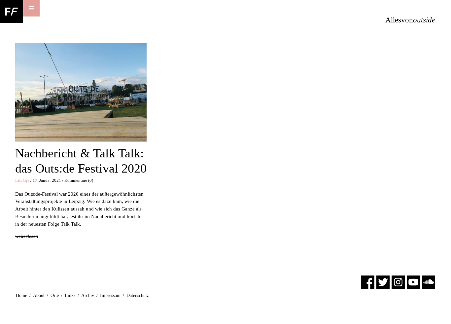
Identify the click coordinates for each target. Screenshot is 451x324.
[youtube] (413, 281)
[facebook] (367, 281)
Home (21, 295)
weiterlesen (26, 236)
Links (70, 295)
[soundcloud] (428, 281)
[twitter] (383, 281)
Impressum (110, 295)
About (39, 295)
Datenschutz (137, 295)
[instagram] (398, 281)
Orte (55, 295)
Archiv (87, 295)
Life (22, 180)
